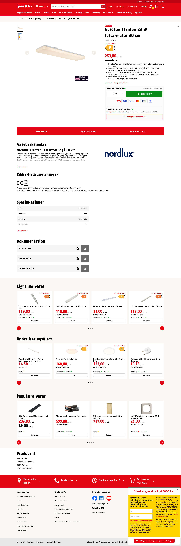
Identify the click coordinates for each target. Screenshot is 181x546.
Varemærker (21, 522)
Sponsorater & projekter (63, 509)
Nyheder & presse (61, 501)
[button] (88, 328)
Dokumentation (137, 131)
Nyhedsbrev (149, 1)
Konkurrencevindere (62, 513)
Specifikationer (88, 131)
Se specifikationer (121, 83)
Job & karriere (131, 6)
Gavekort (140, 1)
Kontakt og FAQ (23, 505)
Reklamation (21, 518)
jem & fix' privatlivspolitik (167, 515)
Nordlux (108, 26)
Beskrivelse (41, 131)
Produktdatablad (110, 43)
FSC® (56, 518)
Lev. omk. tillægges (111, 60)
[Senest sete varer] (178, 27)
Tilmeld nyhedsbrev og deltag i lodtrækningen (154, 541)
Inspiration (120, 6)
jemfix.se (30, 542)
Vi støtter (143, 6)
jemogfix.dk (21, 542)
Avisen (110, 6)
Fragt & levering (23, 513)
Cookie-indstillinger (54, 542)
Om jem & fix (59, 505)
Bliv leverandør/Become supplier (66, 522)
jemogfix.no (40, 542)
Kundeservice (159, 1)
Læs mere (108, 83)
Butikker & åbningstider (26, 497)
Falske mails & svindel (25, 526)
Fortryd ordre (22, 530)
